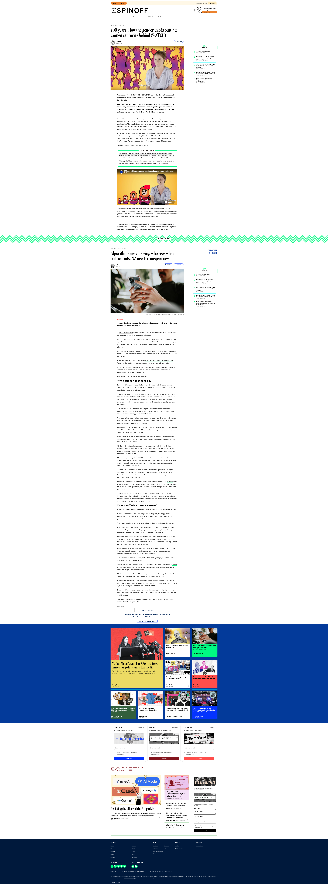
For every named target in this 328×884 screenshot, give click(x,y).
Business (134, 857)
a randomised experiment (128, 514)
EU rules (170, 481)
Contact (155, 846)
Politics (115, 17)
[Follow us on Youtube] (118, 867)
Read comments (147, 621)
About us (155, 848)
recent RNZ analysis (126, 332)
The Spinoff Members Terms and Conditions (133, 871)
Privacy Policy (114, 871)
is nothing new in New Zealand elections (159, 360)
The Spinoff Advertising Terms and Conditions (161, 871)
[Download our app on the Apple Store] (133, 867)
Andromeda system (139, 397)
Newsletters (180, 17)
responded (134, 487)
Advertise (166, 846)
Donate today (207, 12)
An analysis (157, 446)
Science (113, 857)
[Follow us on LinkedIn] (124, 867)
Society (113, 25)
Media (133, 854)
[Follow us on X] (115, 867)
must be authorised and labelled (143, 576)
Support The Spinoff (119, 3)
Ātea (134, 17)
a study (174, 427)
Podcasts (169, 17)
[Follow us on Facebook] (112, 867)
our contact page (180, 876)
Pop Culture (125, 17)
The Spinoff (119, 41)
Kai (111, 848)
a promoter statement (168, 527)
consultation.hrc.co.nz (159, 229)
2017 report (125, 119)
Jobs (165, 848)
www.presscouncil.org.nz (130, 878)
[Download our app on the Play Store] (136, 867)
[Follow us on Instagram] (121, 867)
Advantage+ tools (123, 402)
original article (135, 602)
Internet (113, 851)
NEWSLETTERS (204, 775)
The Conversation (146, 599)
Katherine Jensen (121, 265)
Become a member (193, 17)
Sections (150, 17)
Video (112, 846)
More (159, 17)
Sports (133, 851)
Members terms (179, 848)
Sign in (213, 3)
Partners (113, 854)
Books (142, 17)
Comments (179, 264)
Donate (177, 846)
